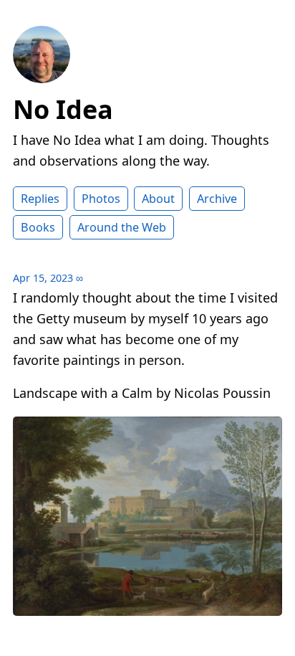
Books (38, 227)
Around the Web (121, 227)
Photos (101, 198)
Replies (40, 198)
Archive (217, 198)
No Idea (63, 109)
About (158, 198)
